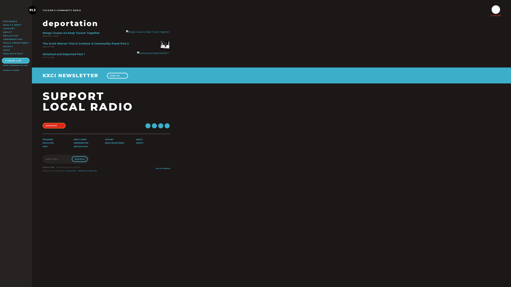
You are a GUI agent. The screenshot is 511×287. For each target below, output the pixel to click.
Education (10, 36)
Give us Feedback (163, 168)
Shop (6, 50)
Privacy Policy (71, 171)
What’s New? (12, 25)
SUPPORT (496, 15)
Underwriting (13, 39)
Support (9, 28)
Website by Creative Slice (87, 171)
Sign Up (115, 76)
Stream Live (13, 61)
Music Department (16, 43)
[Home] (16, 10)
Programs (10, 21)
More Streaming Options (15, 65)
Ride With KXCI (13, 53)
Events (8, 46)
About (7, 32)
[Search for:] (58, 159)
